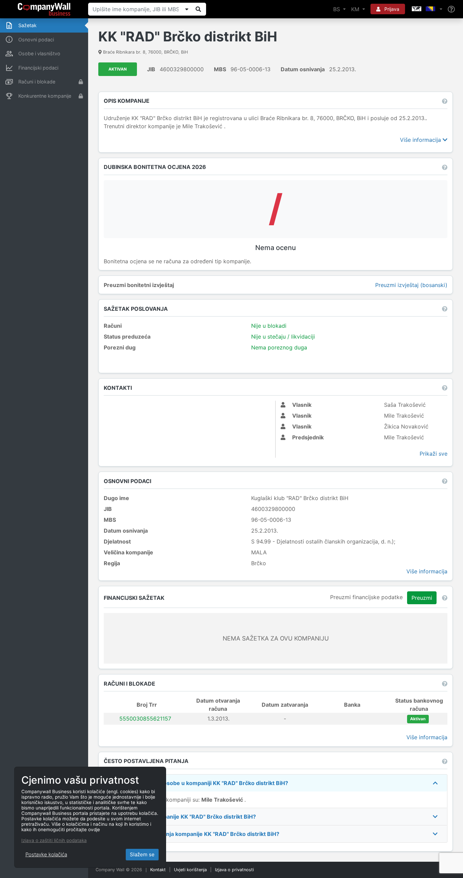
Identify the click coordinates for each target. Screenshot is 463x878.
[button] (426, 9)
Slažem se (142, 854)
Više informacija (421, 139)
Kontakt (158, 869)
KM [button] (356, 9)
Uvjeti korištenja (190, 869)
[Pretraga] (198, 9)
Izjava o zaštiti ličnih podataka (54, 840)
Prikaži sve (433, 453)
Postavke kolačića (46, 854)
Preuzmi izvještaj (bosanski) (411, 285)
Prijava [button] (391, 9)
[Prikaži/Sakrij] (187, 9)
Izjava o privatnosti (234, 869)
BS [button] (337, 9)
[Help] (451, 9)
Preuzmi (421, 597)
